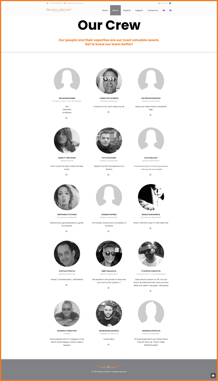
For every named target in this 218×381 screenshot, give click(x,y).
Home (105, 10)
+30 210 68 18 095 (55, 3)
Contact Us (152, 10)
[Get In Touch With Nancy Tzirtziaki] (66, 174)
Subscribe (163, 3)
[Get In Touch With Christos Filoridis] (108, 111)
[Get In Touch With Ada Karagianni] (66, 117)
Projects (127, 10)
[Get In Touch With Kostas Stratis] (66, 284)
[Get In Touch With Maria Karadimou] (150, 228)
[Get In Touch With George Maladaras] (108, 344)
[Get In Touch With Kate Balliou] (150, 174)
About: (115, 10)
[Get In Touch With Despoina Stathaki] (66, 231)
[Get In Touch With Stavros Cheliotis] (150, 290)
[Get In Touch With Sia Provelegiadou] (150, 115)
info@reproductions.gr (75, 3)
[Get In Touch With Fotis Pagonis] (108, 174)
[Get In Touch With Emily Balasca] (108, 287)
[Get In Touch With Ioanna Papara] (108, 231)
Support (139, 10)
